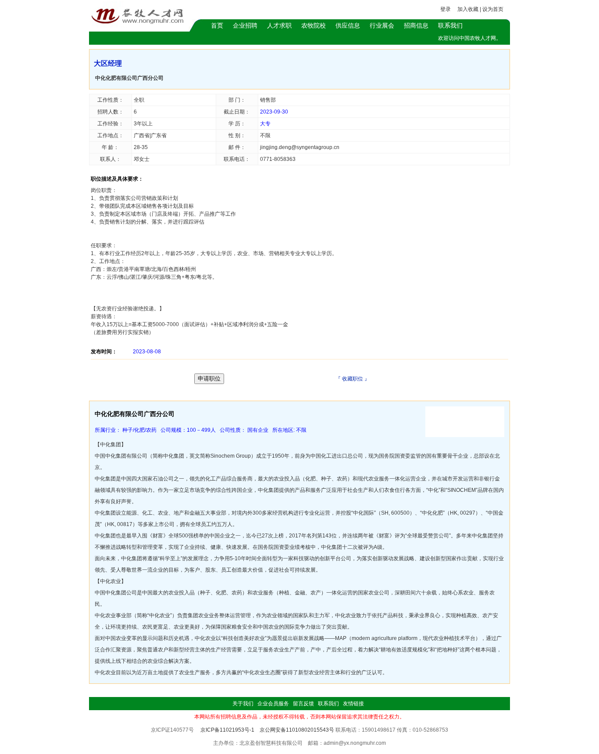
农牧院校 (313, 25)
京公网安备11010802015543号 (297, 730)
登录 (445, 9)
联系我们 (450, 25)
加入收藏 (467, 9)
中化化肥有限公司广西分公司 (129, 78)
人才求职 (279, 25)
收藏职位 (352, 379)
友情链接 (353, 704)
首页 (217, 25)
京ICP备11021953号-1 (227, 730)
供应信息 (347, 25)
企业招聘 (245, 25)
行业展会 (382, 25)
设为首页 (492, 9)
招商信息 (416, 25)
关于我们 (242, 704)
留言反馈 (303, 704)
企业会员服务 (273, 704)
